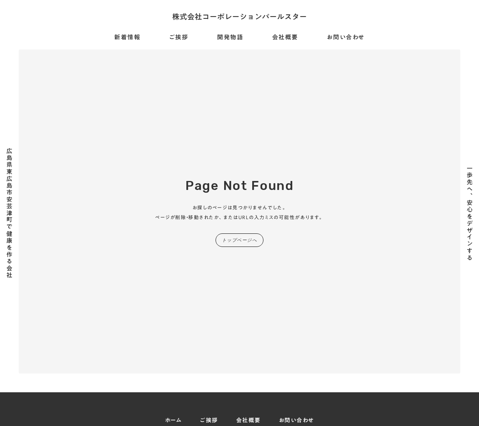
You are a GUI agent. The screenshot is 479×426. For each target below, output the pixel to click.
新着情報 (127, 37)
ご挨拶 (179, 37)
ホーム (173, 420)
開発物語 (230, 37)
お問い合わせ (346, 37)
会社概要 (285, 37)
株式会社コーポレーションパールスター (239, 16)
